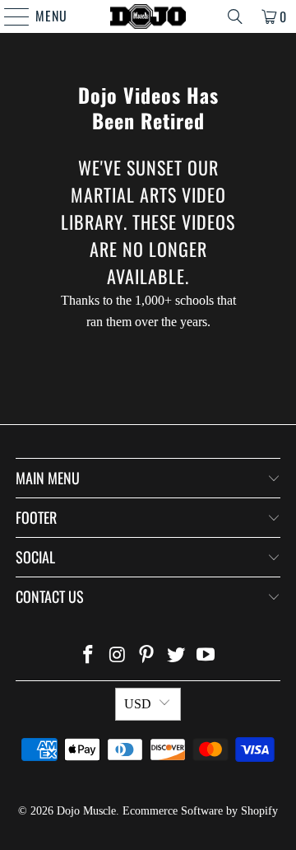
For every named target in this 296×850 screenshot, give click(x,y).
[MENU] (8, 16)
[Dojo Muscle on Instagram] (117, 656)
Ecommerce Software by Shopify (200, 811)
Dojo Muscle (86, 811)
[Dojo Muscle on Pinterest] (147, 656)
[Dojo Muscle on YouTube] (206, 656)
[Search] (235, 16)
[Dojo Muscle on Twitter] (176, 656)
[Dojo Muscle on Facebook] (88, 656)
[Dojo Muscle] (148, 16)
